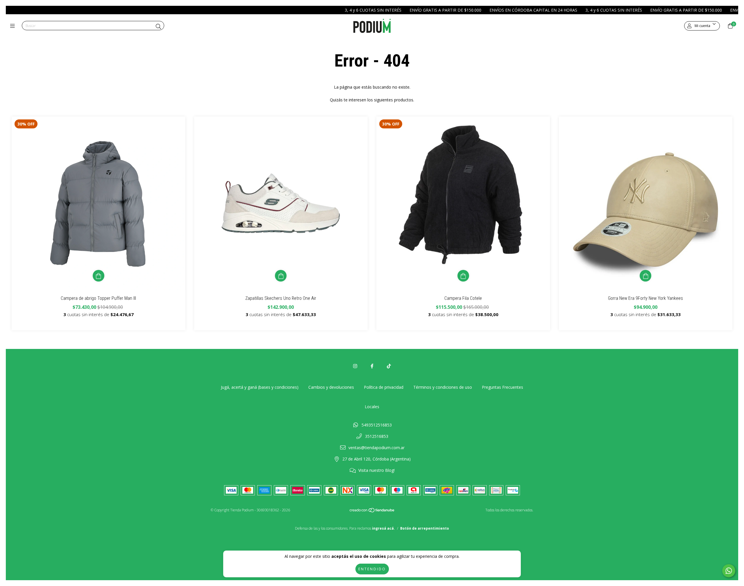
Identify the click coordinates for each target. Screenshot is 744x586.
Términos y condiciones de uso (442, 387)
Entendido (372, 569)
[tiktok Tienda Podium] (389, 366)
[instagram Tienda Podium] (355, 366)
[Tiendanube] (372, 511)
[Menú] (14, 26)
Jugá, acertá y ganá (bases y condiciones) (259, 387)
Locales (372, 406)
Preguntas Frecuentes (502, 387)
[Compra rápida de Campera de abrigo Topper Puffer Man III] (98, 276)
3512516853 (376, 436)
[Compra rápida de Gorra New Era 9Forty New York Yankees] (645, 276)
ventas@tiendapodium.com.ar (376, 447)
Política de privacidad (383, 387)
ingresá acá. (383, 528)
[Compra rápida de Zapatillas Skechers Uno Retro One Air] (281, 276)
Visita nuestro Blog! (376, 470)
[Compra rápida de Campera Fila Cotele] (463, 276)
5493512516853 (377, 425)
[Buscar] (158, 26)
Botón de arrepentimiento (424, 528)
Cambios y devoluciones (331, 387)
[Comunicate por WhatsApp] (728, 570)
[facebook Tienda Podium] (372, 366)
